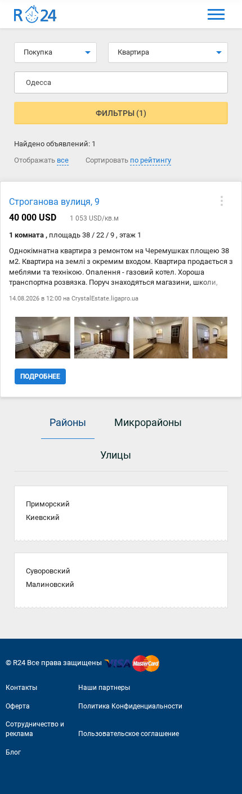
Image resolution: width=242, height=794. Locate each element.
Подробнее (40, 376)
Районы (68, 422)
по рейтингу (150, 160)
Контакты (21, 688)
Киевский (43, 517)
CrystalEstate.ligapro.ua (104, 298)
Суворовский (48, 571)
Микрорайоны (148, 422)
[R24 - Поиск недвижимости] (35, 14)
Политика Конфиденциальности (130, 706)
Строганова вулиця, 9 (54, 201)
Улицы (115, 455)
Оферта (18, 706)
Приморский (48, 504)
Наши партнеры (104, 688)
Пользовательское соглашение (128, 734)
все (63, 160)
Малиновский (50, 584)
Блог (13, 752)
